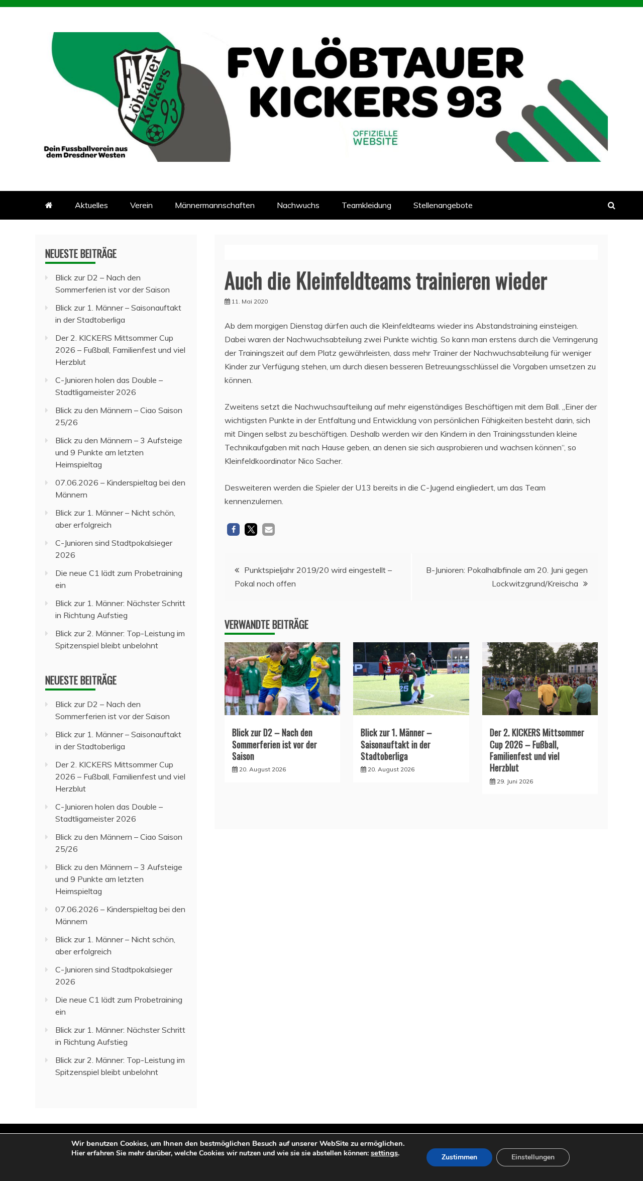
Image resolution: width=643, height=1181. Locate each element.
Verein (141, 205)
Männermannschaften (215, 205)
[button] (233, 529)
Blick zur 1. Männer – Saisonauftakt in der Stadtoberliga (396, 744)
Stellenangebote (443, 205)
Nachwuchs (298, 205)
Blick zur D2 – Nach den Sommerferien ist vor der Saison (274, 744)
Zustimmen (459, 1157)
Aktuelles (91, 205)
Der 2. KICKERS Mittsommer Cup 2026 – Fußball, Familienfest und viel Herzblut (537, 750)
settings (384, 1152)
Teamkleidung (366, 205)
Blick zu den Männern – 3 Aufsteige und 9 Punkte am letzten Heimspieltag (118, 452)
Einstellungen (533, 1157)
